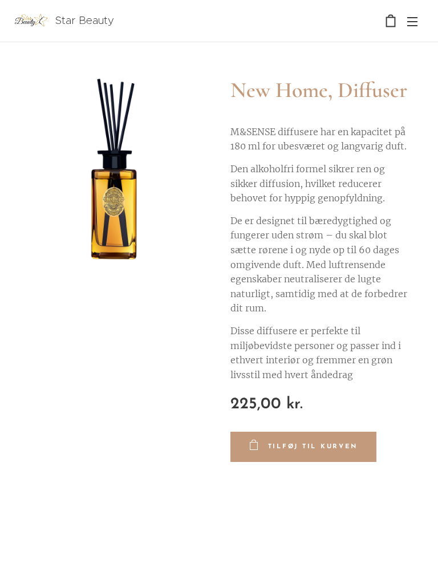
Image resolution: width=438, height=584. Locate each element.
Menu (412, 21)
